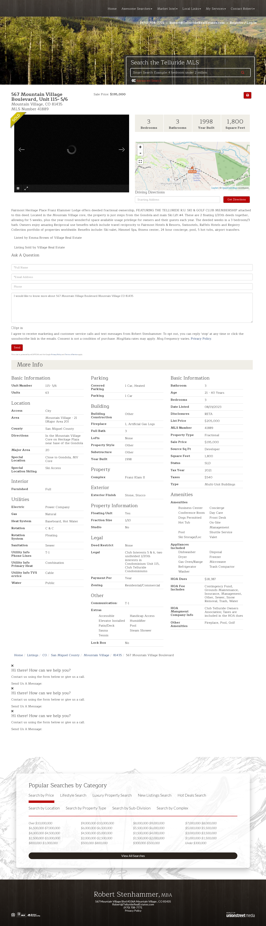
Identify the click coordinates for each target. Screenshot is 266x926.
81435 (117, 655)
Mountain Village (96, 655)
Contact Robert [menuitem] (242, 9)
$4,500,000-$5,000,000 (96, 833)
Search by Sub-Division (131, 808)
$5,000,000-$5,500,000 (201, 828)
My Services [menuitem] (215, 9)
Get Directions (236, 199)
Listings (32, 655)
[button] (242, 73)
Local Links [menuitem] (190, 9)
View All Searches (133, 856)
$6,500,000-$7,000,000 (44, 828)
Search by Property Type (86, 808)
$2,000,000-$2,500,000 (96, 838)
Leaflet (214, 188)
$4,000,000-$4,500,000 (44, 833)
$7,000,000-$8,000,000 (201, 823)
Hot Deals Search (192, 795)
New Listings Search (154, 795)
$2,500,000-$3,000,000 (44, 838)
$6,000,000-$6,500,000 (96, 828)
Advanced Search (148, 80)
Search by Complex (172, 808)
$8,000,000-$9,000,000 (148, 823)
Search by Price (41, 795)
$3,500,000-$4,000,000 (148, 833)
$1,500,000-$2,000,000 (148, 838)
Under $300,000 (195, 843)
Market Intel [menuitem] (166, 9)
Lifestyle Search (73, 795)
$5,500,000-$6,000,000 (148, 828)
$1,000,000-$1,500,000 (201, 838)
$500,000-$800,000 (94, 843)
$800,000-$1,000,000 (43, 843)
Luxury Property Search (112, 795)
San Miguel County (65, 655)
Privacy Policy (201, 338)
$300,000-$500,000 (146, 843)
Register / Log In (243, 22)
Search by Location (44, 808)
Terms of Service (71, 354)
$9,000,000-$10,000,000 (97, 823)
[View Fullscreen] (140, 161)
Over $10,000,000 (40, 823)
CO (44, 655)
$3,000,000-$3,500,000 (201, 833)
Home (18, 655)
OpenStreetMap (229, 188)
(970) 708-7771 (152, 22)
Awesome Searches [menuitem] (136, 9)
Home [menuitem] (112, 9)
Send (17, 347)
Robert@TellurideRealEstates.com (197, 22)
